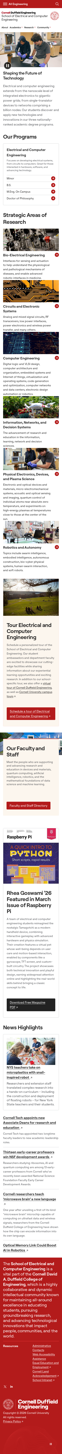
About (5, 27)
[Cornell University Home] (8, 1404)
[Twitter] (5, 1387)
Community (44, 27)
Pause (7, 65)
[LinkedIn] (11, 1387)
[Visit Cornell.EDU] (54, 19)
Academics (16, 27)
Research (30, 27)
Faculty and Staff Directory (28, 806)
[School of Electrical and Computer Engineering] (37, 1404)
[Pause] (50, 1444)
